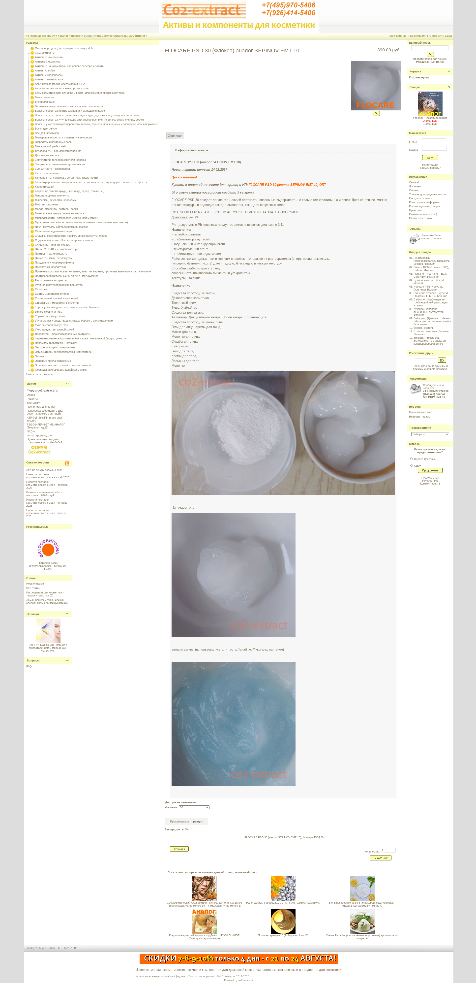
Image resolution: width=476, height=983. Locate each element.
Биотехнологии (44, 97)
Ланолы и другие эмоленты (52, 195)
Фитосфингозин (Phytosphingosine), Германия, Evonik (48, 561)
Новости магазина (420, 412)
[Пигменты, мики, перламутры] (32, 258)
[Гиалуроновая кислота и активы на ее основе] (32, 137)
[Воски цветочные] (32, 128)
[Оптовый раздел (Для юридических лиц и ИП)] (32, 48)
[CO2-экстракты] (32, 52)
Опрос (31, 394)
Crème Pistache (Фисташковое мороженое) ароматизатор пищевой (362, 937)
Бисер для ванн (45, 101)
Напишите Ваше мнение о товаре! (432, 237)
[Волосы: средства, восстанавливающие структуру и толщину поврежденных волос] (32, 115)
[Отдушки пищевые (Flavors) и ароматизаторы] (32, 240)
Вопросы (33, 660)
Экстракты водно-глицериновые (55, 347)
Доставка (415, 186)
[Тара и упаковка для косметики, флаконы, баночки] (32, 307)
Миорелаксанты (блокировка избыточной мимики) (66, 217)
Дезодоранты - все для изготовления (58, 150)
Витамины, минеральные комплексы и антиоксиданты (69, 106)
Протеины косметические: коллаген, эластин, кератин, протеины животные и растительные (93, 271)
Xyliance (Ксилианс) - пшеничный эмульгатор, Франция (429, 311)
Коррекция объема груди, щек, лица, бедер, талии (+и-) (69, 191)
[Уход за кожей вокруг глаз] (32, 325)
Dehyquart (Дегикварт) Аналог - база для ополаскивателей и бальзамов (432, 321)
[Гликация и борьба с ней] (32, 146)
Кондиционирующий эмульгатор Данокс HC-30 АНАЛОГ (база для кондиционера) (204, 937)
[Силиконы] (32, 289)
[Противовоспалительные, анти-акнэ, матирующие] (32, 275)
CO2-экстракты (45, 52)
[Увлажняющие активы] (32, 311)
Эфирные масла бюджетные (53, 360)
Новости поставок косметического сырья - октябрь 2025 (46, 502)
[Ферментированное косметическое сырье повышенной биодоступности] (32, 338)
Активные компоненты (49, 57)
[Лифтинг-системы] (32, 204)
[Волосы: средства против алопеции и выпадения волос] (32, 110)
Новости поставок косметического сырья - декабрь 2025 (47, 484)
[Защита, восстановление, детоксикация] (32, 164)
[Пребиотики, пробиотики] (32, 266)
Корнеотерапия (44, 186)
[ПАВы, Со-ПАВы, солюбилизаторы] (32, 249)
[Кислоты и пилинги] (32, 173)
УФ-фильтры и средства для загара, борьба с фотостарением (74, 320)
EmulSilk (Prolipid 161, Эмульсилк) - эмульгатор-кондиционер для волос (430, 340)
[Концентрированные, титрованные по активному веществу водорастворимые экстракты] (32, 182)
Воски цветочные (46, 128)
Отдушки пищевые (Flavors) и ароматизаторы (64, 240)
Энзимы (40, 356)
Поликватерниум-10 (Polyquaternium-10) (283, 935)
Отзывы (415, 228)
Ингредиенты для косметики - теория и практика (45, 594)
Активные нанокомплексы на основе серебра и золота (69, 66)
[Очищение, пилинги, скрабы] (32, 244)
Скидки (415, 87)
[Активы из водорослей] (32, 74)
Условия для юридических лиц (428, 194)
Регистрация (430, 164)
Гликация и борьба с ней (50, 146)
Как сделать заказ (420, 198)
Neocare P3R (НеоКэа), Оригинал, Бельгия (428, 288)
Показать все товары (39, 374)
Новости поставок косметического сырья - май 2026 (47, 476)
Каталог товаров (69, 35)
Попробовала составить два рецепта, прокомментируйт (44, 412)
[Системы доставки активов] (32, 293)
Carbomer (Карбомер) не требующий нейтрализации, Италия (431, 302)
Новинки (33, 614)
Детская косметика (47, 155)
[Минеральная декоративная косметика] (32, 213)
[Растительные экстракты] (32, 280)
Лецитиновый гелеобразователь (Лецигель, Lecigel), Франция (432, 260)
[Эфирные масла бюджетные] (32, 360)
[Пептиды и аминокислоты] (32, 253)
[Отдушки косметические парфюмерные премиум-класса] (32, 235)
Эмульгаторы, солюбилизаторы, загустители (114, 35)
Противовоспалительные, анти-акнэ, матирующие (66, 275)
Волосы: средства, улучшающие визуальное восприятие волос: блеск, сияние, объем (89, 119)
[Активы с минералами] (32, 79)
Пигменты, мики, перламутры (53, 258)
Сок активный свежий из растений (56, 298)
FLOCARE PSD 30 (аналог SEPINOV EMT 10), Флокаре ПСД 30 (284, 837)
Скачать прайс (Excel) (423, 214)
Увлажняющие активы (48, 311)
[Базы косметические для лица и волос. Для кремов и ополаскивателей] (32, 92)
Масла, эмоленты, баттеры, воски (56, 208)
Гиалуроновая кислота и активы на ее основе (63, 137)
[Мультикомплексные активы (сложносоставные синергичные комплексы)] (32, 222)
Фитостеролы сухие (39, 435)
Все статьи (33, 588)
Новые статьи (35, 583)
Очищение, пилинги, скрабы (52, 244)
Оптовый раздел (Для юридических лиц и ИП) (64, 48)
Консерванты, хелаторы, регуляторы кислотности (66, 177)
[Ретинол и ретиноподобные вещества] (32, 284)
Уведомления (419, 378)
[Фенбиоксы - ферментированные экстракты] (32, 333)
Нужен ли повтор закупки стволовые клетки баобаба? (44, 441)
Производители (420, 427)
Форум (31, 383)
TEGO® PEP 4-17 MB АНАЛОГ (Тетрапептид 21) (46, 426)
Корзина (415, 71)
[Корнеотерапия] (32, 186)
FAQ (29, 666)
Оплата (413, 190)
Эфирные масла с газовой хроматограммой (63, 365)
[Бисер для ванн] (32, 101)
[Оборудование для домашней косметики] (32, 369)
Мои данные (397, 35)
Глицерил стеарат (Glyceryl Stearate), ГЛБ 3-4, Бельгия (431, 294)
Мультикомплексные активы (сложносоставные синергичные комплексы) (81, 222)
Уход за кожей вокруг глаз (51, 325)
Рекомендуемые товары (424, 206)
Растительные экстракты (51, 280)
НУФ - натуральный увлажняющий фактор (61, 226)
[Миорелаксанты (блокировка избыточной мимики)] (32, 217)
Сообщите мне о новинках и (435, 391)
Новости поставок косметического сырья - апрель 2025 (46, 513)
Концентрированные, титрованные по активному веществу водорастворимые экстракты (91, 182)
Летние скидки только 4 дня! (44, 469)
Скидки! (414, 182)
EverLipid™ (34, 402)
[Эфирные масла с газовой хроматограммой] (32, 365)
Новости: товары (419, 416)
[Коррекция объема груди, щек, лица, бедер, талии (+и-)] (32, 191)
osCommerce (245, 980)
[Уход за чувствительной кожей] (32, 329)
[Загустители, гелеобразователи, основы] (32, 159)
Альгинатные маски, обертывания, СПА (60, 83)
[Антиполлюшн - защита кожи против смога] (32, 88)
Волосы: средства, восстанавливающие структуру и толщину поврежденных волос (87, 115)
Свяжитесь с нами (420, 218)
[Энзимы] (32, 356)
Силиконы (41, 289)
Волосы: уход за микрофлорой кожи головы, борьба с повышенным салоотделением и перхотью (96, 124)
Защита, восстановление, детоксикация (60, 164)
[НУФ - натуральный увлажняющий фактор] (32, 226)
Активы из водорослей (49, 74)
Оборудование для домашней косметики (61, 369)
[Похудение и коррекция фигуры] (32, 262)
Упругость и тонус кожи (50, 316)
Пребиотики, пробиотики (50, 266)
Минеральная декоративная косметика (59, 213)
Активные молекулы (47, 61)
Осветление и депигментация (53, 231)
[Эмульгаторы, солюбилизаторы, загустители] (32, 351)
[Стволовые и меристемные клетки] (32, 302)
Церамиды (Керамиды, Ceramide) (56, 342)
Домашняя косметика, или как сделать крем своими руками (45, 601)
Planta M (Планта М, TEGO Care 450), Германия (430, 275)
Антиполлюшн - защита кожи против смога (62, 88)
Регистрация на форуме (424, 202)
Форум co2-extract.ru (42, 390)
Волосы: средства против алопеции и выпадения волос (70, 110)
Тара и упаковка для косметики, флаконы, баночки (67, 307)
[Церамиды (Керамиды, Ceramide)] (32, 342)
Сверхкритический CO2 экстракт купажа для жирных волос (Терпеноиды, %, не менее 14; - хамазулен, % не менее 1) (204, 904)
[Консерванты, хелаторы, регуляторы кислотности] (32, 177)
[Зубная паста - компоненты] (32, 168)
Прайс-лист (416, 210)
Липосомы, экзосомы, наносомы (55, 199)
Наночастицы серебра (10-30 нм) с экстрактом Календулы (283, 902)
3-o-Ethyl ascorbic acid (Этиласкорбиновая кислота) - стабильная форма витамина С (362, 904)
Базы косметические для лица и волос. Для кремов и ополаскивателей (79, 92)
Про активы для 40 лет (41, 406)
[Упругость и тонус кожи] (32, 316)
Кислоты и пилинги (47, 173)
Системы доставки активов (52, 293)
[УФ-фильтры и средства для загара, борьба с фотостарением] (32, 320)
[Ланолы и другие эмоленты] (32, 195)
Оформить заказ (440, 35)
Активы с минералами (49, 79)
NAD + (31, 431)
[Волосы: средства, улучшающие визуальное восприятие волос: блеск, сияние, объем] (32, 119)
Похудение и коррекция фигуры (55, 262)
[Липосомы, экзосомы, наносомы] (32, 199)
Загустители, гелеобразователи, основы (60, 159)
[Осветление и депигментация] (32, 231)
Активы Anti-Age (45, 70)
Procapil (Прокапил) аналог (430, 117)
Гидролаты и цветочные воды (53, 141)
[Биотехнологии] (32, 97)
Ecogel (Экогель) (424, 327)
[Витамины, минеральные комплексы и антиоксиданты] (32, 106)
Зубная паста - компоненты (52, 168)
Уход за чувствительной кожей (54, 329)
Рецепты (32, 398)
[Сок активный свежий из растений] (32, 298)
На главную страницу (40, 35)
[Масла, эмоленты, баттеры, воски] (32, 208)
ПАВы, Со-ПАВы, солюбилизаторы (57, 249)
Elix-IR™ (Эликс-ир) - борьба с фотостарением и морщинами (48, 646)
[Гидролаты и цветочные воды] (32, 141)
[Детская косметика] (32, 155)
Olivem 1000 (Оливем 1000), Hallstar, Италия (431, 269)
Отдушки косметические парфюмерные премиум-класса (71, 235)
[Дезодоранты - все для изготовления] (32, 150)
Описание (175, 136)
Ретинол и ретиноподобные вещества (59, 284)
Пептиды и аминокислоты (51, 253)
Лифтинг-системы (46, 204)
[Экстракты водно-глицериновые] (32, 347)
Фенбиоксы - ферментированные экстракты (62, 333)
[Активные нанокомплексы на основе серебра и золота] (32, 66)
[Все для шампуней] (32, 132)
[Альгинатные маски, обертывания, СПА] (32, 83)
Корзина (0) (418, 35)
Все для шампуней (47, 132)
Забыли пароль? (430, 167)
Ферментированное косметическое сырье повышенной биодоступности (80, 338)
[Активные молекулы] (32, 61)
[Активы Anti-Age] (32, 70)
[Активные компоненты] (32, 57)
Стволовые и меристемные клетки (57, 302)
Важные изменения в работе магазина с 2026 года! (44, 494)
